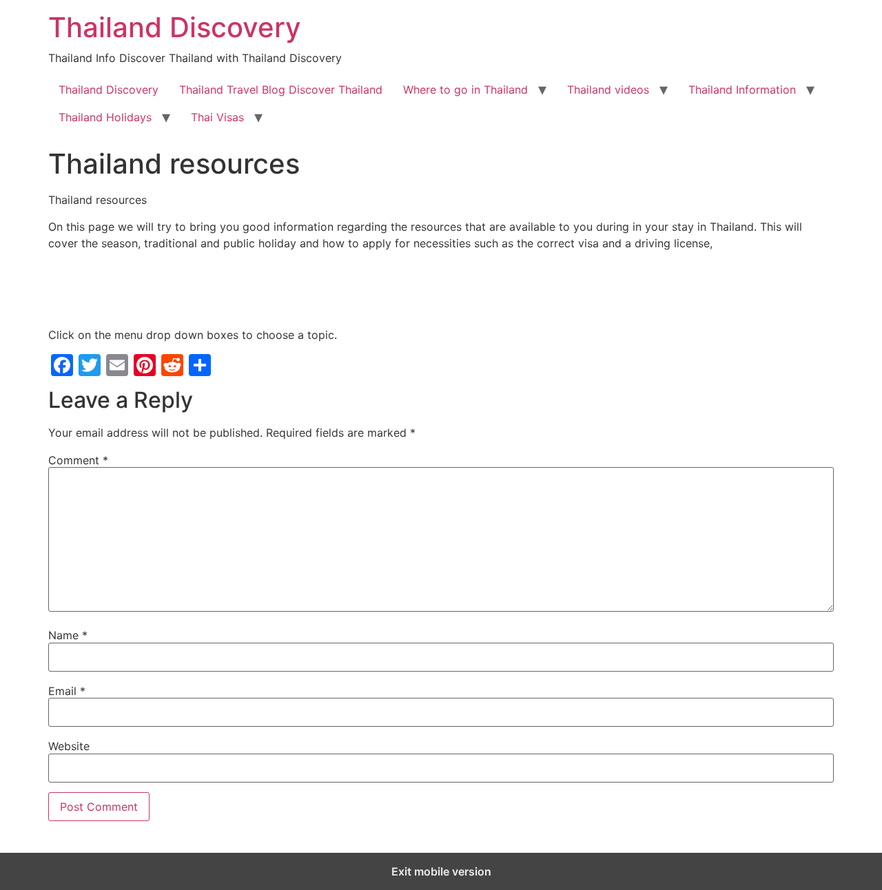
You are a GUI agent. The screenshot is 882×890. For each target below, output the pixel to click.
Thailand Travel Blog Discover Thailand (280, 89)
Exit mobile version (441, 871)
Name (68, 635)
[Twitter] (89, 365)
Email (66, 690)
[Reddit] (172, 365)
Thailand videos (608, 89)
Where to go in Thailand (465, 89)
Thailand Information (742, 89)
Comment (78, 460)
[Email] (117, 365)
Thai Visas (217, 117)
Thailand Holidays (105, 117)
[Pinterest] (144, 365)
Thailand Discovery (174, 27)
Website (69, 746)
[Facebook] (62, 365)
